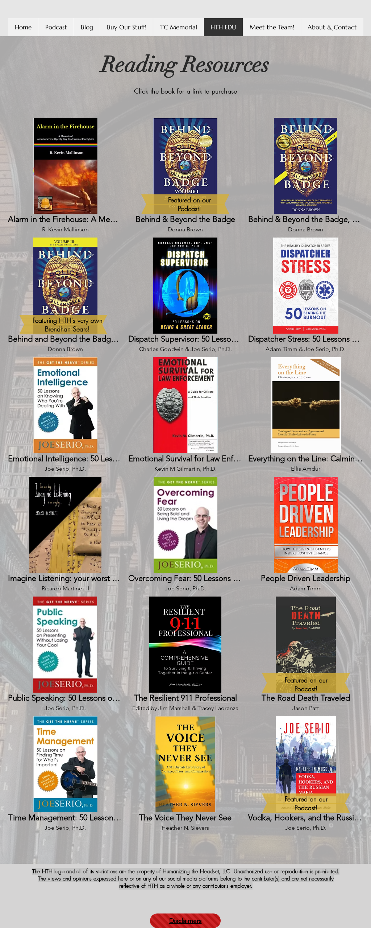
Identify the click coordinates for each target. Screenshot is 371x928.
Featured (179, 199)
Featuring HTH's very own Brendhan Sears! (68, 324)
